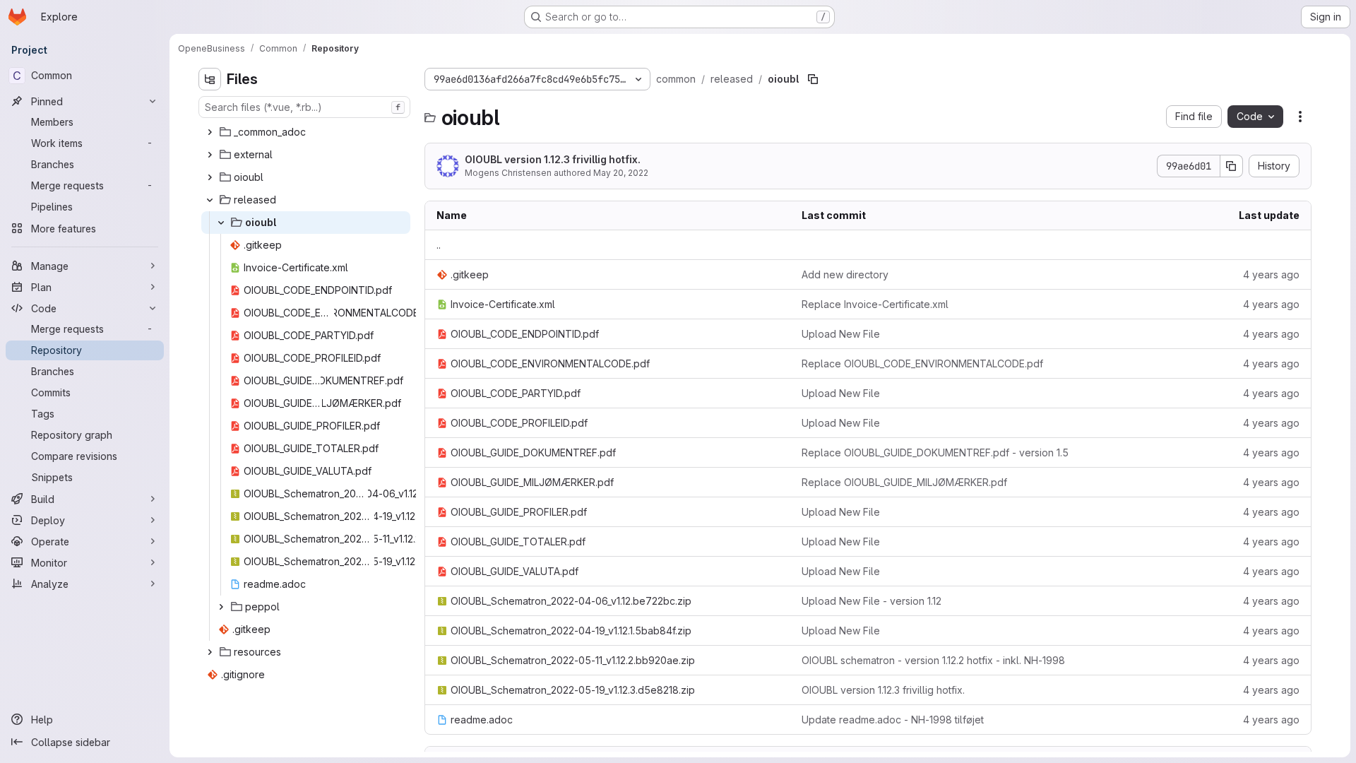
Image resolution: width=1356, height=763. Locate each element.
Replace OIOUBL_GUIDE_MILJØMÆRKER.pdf (904, 482)
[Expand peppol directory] (221, 606)
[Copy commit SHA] (1231, 166)
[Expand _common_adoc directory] (209, 132)
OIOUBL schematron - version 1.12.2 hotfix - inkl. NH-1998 (933, 660)
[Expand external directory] (209, 154)
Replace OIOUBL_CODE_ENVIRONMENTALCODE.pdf (922, 363)
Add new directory (845, 274)
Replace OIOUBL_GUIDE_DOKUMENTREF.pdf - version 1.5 (935, 452)
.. (438, 245)
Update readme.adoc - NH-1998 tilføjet (893, 720)
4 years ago (1271, 274)
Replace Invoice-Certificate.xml (875, 304)
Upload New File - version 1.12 (871, 601)
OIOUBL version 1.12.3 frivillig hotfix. (553, 159)
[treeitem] (305, 132)
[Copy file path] (813, 79)
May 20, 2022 (620, 172)
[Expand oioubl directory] (209, 177)
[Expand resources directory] (209, 652)
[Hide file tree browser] (209, 79)
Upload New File (841, 334)
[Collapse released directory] (209, 199)
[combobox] (304, 107)
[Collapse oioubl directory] (221, 222)
